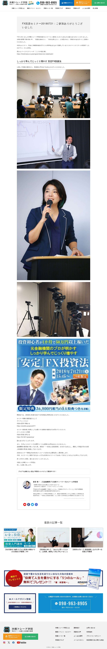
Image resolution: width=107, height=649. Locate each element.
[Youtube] (24, 504)
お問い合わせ (91, 628)
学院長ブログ (59, 8)
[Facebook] (28, 504)
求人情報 (95, 8)
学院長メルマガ (40, 471)
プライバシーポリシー (94, 636)
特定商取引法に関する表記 (95, 640)
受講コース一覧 (48, 8)
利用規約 (89, 632)
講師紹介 (68, 8)
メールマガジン (79, 640)
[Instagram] (36, 504)
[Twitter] (32, 504)
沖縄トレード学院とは (18, 8)
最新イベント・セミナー (34, 8)
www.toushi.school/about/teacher (74, 498)
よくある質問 (86, 8)
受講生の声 (76, 8)
